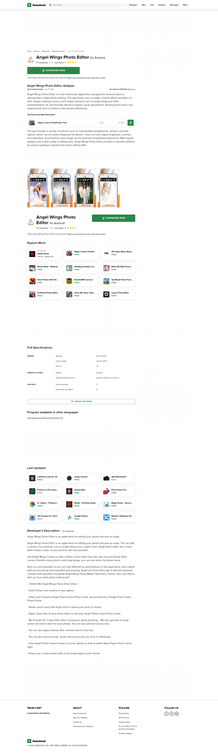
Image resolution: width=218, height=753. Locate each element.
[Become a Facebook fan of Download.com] (167, 714)
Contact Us (77, 722)
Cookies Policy (124, 722)
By (42, 62)
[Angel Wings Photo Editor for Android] (30, 59)
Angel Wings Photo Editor (70, 57)
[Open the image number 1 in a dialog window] (62, 187)
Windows (133, 5)
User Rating (59, 62)
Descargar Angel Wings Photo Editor (43, 418)
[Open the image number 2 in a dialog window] (85, 187)
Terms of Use (124, 718)
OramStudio (69, 531)
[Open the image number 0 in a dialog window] (38, 187)
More (185, 5)
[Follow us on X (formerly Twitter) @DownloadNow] (172, 714)
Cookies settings (125, 733)
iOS (151, 5)
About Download (79, 713)
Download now (55, 70)
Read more (131, 89)
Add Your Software (80, 718)
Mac (143, 5)
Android (161, 5)
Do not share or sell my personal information (128, 727)
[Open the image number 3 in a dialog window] (109, 187)
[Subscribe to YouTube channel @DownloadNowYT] (177, 714)
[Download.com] (36, 5)
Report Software (83, 401)
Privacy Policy (124, 713)
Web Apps (174, 5)
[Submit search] (50, 5)
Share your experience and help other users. (86, 78)
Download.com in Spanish (83, 726)
